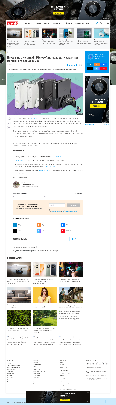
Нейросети (68, 23)
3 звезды (72, 65)
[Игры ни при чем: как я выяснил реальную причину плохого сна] (71, 269)
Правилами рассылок (56, 211)
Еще (87, 23)
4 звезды (74, 65)
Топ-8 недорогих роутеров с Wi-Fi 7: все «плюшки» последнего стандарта (101, 42)
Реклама (63, 376)
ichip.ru (62, 378)
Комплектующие (11, 369)
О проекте (62, 381)
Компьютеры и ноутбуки (13, 367)
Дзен (19, 231)
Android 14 (57, 157)
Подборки (56, 23)
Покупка (35, 362)
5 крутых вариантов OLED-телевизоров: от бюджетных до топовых (84, 41)
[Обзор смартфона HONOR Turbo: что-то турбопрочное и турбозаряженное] (45, 269)
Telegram (20, 225)
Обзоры (27, 23)
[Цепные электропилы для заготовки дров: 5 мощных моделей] (71, 295)
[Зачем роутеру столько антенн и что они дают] (19, 295)
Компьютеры (36, 373)
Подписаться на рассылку (94, 367)
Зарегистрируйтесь (29, 251)
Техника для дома (11, 379)
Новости (38, 23)
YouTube (68, 231)
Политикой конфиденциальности (69, 211)
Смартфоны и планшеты (13, 365)
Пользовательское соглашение (68, 387)
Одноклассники (46, 225)
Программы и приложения (14, 381)
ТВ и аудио (10, 377)
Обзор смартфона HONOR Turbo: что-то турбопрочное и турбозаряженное (30, 42)
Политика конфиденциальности (68, 389)
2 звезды (70, 65)
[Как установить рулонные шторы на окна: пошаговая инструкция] (45, 338)
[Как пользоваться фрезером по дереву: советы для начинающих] (71, 338)
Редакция (62, 385)
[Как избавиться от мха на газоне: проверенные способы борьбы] (19, 318)
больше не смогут (35, 119)
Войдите (16, 251)
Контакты (106, 124)
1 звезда (68, 65)
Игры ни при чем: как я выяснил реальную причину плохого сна (49, 41)
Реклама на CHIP (89, 124)
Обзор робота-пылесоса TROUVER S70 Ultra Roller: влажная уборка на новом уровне (14, 43)
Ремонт (35, 366)
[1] (13, 196)
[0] (45, 196)
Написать (77, 239)
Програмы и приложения (39, 381)
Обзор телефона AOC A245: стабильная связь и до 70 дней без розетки (66, 42)
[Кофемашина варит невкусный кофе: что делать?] (45, 295)
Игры (61, 362)
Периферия (10, 371)
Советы (46, 23)
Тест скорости (65, 373)
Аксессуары (10, 375)
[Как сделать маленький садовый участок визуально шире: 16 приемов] (45, 318)
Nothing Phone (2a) (21, 160)
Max (43, 231)
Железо (62, 364)
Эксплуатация (37, 364)
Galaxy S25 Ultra (49, 167)
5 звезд (76, 65)
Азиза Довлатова (27, 184)
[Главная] (7, 52)
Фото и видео (10, 373)
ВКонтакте (69, 225)
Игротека (63, 360)
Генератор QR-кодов (65, 383)
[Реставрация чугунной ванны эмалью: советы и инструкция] (71, 312)
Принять (101, 401)
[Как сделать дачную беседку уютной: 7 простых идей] (19, 338)
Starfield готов (43, 170)
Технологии (79, 23)
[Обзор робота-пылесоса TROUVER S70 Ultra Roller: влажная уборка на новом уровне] (19, 269)
